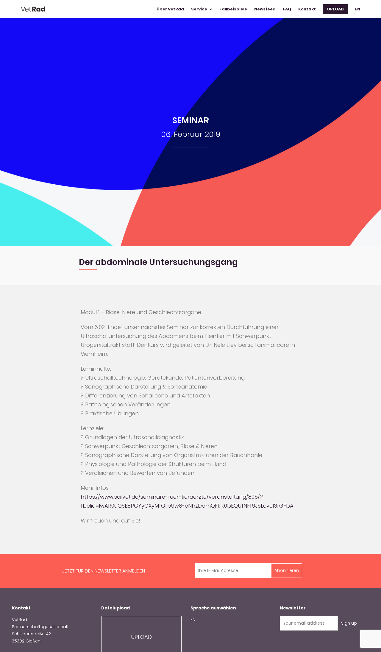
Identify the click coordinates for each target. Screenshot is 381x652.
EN (192, 620)
